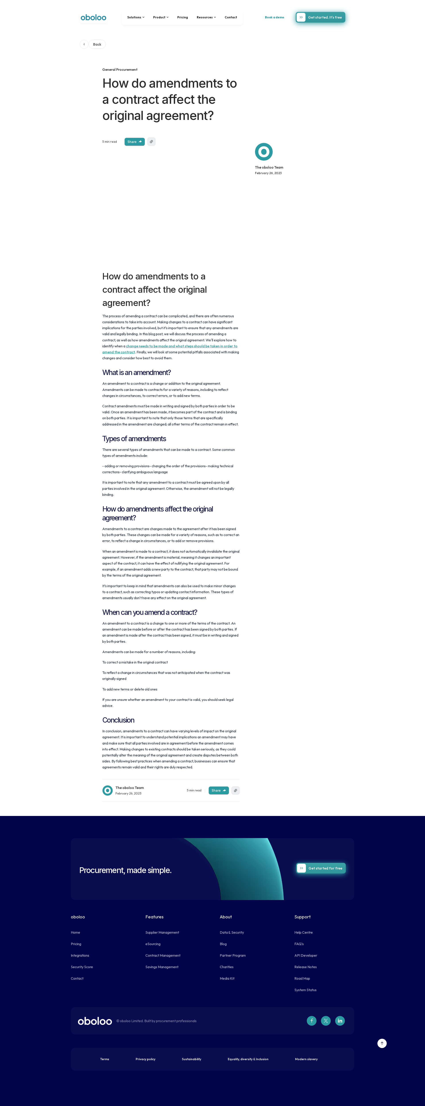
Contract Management (162, 955)
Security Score (82, 967)
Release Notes (305, 967)
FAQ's (299, 944)
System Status (305, 990)
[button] (136, 17)
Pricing (182, 17)
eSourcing (152, 944)
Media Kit (227, 978)
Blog (223, 944)
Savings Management (161, 967)
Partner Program (233, 955)
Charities (227, 967)
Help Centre (303, 932)
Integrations (80, 955)
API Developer (305, 955)
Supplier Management (162, 932)
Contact (231, 17)
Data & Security (232, 932)
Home (75, 932)
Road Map (302, 978)
